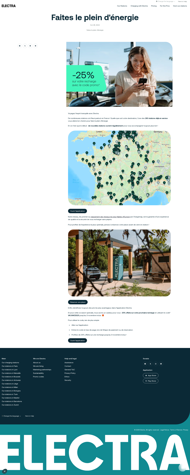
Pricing (154, 6)
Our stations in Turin (10, 394)
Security (68, 380)
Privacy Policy (70, 373)
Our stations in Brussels (11, 377)
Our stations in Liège (10, 384)
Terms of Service (176, 430)
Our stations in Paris (10, 366)
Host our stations (180, 6)
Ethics (67, 377)
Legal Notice (164, 430)
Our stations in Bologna (11, 391)
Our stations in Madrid (10, 398)
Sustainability (38, 373)
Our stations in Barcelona (12, 401)
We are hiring (38, 366)
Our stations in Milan (10, 387)
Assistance (69, 362)
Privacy (185, 430)
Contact (68, 366)
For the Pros (165, 6)
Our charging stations (10, 362)
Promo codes (38, 377)
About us (36, 362)
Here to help (182, 1)
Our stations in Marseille (11, 373)
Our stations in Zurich (10, 405)
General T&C (70, 369)
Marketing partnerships (42, 369)
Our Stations (122, 6)
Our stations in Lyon (9, 369)
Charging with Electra (139, 6)
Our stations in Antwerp (11, 380)
